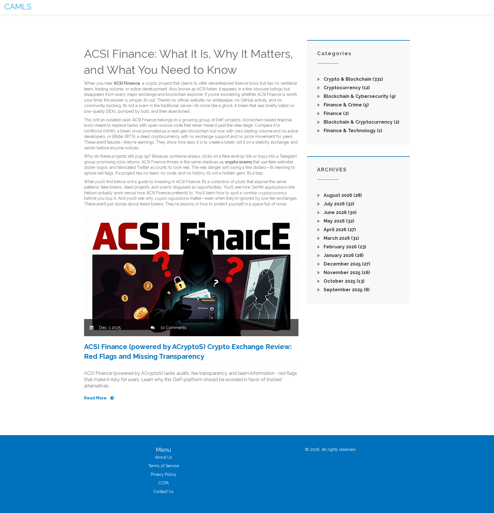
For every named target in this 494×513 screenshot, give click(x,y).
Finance (335, 113)
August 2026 (342, 195)
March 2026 (340, 238)
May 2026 (338, 221)
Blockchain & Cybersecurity (359, 96)
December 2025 (346, 264)
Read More (95, 398)
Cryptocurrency (346, 87)
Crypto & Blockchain (352, 79)
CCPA (163, 483)
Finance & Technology (352, 130)
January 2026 (343, 255)
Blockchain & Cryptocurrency (360, 122)
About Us (163, 457)
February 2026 (344, 246)
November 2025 (346, 272)
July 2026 (338, 204)
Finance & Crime (345, 105)
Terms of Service (163, 466)
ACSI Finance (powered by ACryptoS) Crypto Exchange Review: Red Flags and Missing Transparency (188, 351)
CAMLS (17, 6)
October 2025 (343, 281)
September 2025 (346, 289)
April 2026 (339, 229)
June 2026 (339, 212)
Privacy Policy (163, 474)
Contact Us (163, 491)
